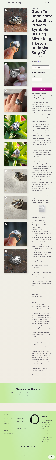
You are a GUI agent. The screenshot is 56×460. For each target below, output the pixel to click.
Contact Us (7, 427)
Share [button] (34, 374)
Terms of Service (21, 428)
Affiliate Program (8, 433)
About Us (6, 430)
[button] (4, 2)
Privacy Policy (20, 425)
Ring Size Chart (8, 418)
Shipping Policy (21, 421)
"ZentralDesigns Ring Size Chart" (41, 279)
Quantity (34, 76)
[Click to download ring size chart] (42, 208)
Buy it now (42, 89)
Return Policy (20, 418)
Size (33, 64)
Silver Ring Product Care (7, 422)
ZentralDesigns (30, 455)
